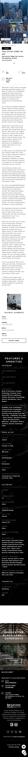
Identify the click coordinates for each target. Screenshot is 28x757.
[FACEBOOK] (12, 731)
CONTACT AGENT (14, 340)
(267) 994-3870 (7, 324)
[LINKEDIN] (16, 731)
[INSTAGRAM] (7, 731)
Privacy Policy (14, 747)
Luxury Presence (19, 736)
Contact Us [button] (14, 660)
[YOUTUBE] (20, 731)
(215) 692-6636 (9, 687)
